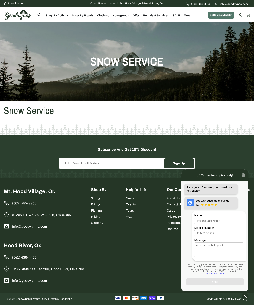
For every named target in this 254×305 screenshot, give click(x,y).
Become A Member (221, 15)
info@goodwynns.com (234, 4)
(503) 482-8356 (201, 4)
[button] (39, 14)
